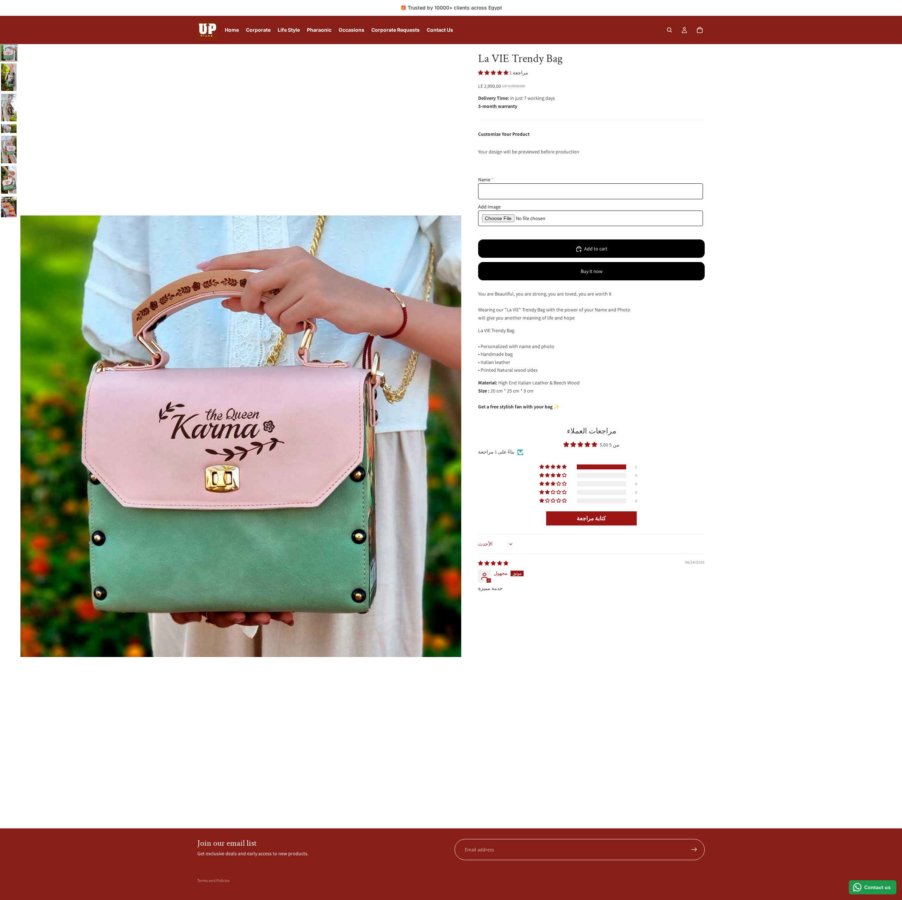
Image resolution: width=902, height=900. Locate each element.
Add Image (489, 206)
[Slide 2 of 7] (9, 77)
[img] (493, 563)
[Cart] (700, 30)
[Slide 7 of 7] (9, 207)
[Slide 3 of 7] (9, 107)
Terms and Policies (213, 880)
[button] (493, 73)
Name (484, 179)
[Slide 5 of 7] (9, 149)
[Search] (669, 30)
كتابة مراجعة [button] (591, 518)
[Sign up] (694, 849)
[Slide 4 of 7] (9, 128)
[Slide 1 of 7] (9, 53)
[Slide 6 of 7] (9, 180)
